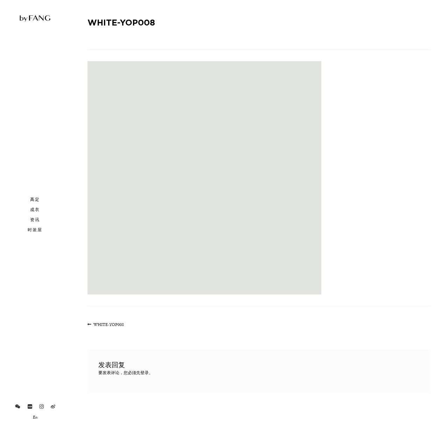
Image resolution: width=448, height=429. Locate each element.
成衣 (35, 209)
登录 (144, 373)
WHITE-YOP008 (108, 325)
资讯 (35, 219)
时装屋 (35, 229)
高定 (35, 199)
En (35, 417)
